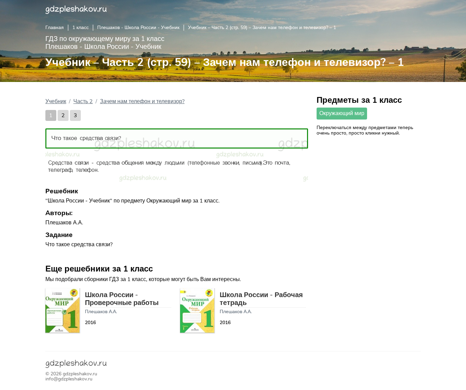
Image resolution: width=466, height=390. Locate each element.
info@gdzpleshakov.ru (68, 379)
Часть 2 (83, 101)
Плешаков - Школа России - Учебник (138, 27)
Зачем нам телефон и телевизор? (142, 101)
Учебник (55, 101)
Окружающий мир (341, 113)
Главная (54, 27)
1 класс (80, 27)
